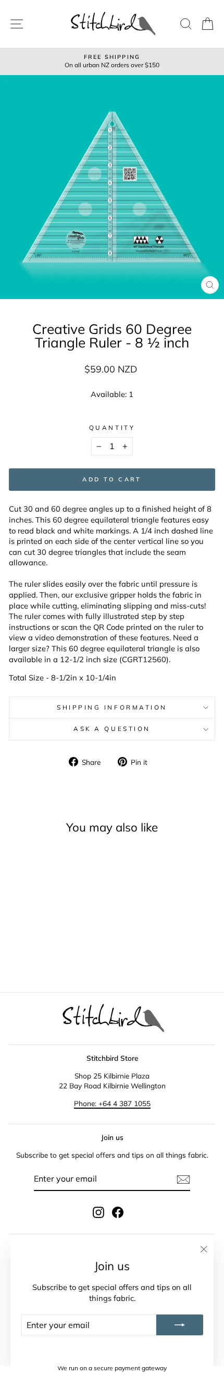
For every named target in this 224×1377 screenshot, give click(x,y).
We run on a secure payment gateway (112, 1368)
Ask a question (111, 729)
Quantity (112, 427)
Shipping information (112, 707)
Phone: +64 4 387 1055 (112, 1103)
